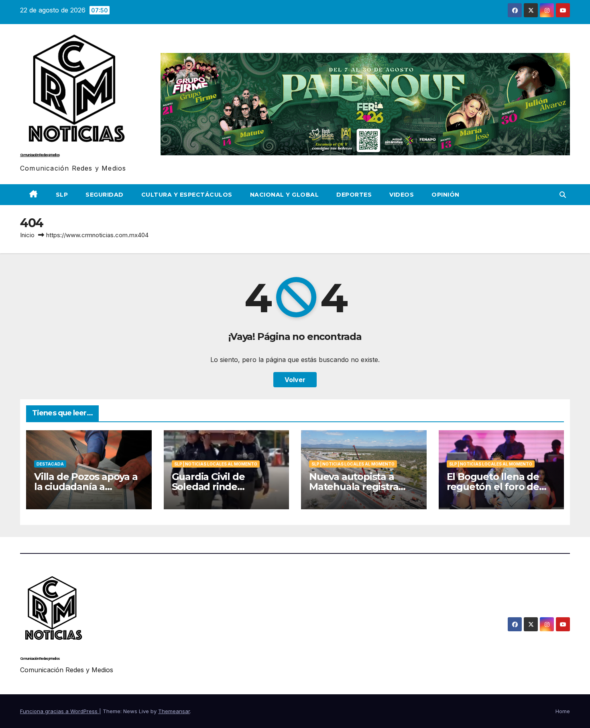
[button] (563, 195)
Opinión (445, 194)
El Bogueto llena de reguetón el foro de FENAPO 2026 (493, 486)
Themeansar (174, 711)
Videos (401, 194)
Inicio (27, 235)
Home (562, 711)
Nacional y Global (284, 194)
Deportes (354, 194)
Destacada (50, 464)
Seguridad (104, 194)
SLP (62, 194)
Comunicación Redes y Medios (39, 155)
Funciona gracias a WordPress (59, 711)
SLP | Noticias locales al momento (215, 464)
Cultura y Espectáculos (186, 194)
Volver (295, 380)
